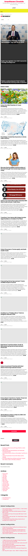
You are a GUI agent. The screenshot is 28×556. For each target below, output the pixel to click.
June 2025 (4, 490)
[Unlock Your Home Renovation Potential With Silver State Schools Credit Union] (14, 191)
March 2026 (4, 480)
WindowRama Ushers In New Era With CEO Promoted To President (13, 415)
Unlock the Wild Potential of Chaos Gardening (11, 105)
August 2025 (5, 489)
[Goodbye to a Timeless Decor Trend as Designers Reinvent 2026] (14, 303)
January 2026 (5, 482)
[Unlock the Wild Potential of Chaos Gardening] (14, 96)
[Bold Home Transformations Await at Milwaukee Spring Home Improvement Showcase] (14, 335)
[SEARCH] (26, 10)
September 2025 (5, 488)
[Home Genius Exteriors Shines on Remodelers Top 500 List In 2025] (14, 34)
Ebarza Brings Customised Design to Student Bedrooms (13, 529)
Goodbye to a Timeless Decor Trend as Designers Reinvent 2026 (12, 313)
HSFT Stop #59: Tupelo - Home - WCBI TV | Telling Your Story (14, 550)
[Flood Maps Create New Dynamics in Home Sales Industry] (14, 127)
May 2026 (4, 477)
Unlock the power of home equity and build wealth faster (13, 250)
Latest (14, 7)
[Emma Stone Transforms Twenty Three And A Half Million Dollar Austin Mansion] (14, 389)
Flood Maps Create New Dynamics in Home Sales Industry (13, 137)
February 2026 (5, 481)
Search (2, 438)
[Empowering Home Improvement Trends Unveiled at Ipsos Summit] (14, 272)
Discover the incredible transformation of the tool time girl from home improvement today (13, 169)
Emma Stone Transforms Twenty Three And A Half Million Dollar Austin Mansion (14, 398)
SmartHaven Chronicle (14, 1)
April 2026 (4, 479)
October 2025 (5, 486)
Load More (14, 431)
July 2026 (4, 475)
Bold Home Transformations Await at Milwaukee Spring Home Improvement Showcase (12, 346)
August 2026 (5, 473)
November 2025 (5, 485)
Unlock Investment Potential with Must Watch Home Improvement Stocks (12, 366)
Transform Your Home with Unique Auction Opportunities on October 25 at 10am (13, 218)
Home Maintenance (6, 497)
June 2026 (4, 476)
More (18, 114)
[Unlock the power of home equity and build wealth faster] (14, 240)
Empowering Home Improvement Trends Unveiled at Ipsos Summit (13, 281)
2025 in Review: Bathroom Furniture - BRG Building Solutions (14, 533)
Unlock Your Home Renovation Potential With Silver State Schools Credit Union (14, 201)
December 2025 (5, 484)
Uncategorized (5, 499)
